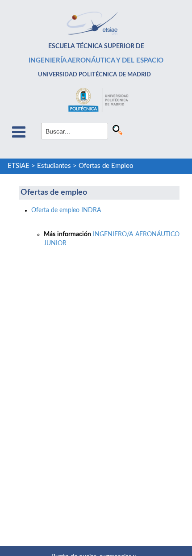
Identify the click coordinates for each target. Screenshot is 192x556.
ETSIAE (18, 166)
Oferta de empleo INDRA (66, 210)
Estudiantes (54, 166)
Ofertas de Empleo (106, 166)
